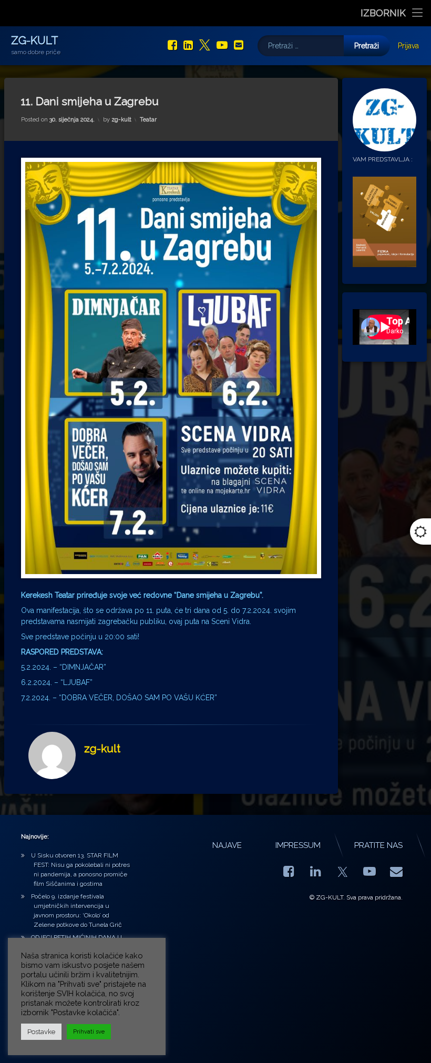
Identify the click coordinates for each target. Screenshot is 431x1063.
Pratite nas (378, 845)
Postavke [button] (41, 1032)
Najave (227, 845)
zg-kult (121, 119)
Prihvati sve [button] (89, 1031)
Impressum (298, 845)
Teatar (148, 119)
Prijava (408, 46)
